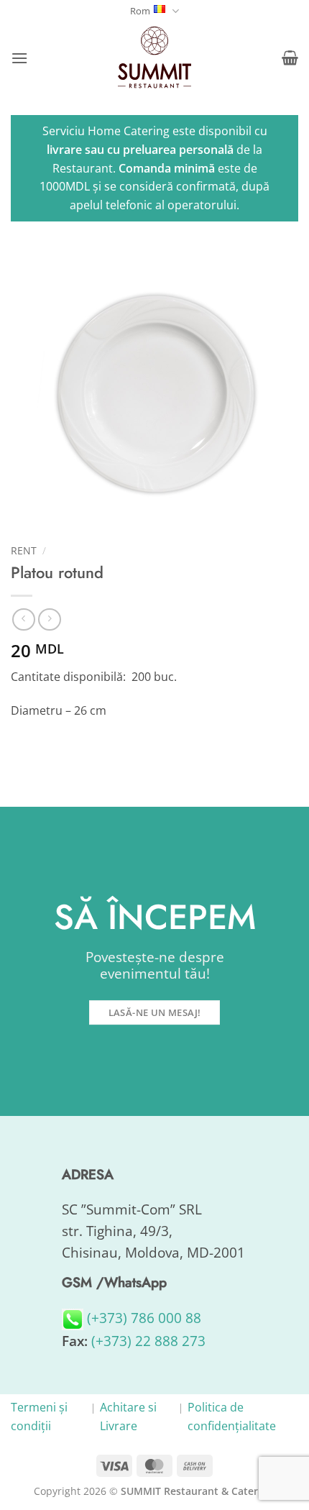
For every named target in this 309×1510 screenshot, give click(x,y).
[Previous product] (49, 619)
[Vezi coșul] (290, 57)
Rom (140, 10)
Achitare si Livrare (128, 1416)
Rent (24, 550)
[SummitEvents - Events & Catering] (154, 57)
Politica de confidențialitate (232, 1416)
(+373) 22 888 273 (148, 1341)
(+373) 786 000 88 (142, 1318)
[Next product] (23, 619)
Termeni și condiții (39, 1416)
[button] (19, 58)
